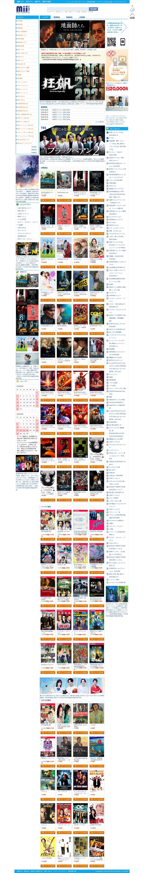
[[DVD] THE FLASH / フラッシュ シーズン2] (96, 405)
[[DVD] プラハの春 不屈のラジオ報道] (64, 471)
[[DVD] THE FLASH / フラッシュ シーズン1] (47, 438)
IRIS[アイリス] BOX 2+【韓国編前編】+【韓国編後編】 (117, 318)
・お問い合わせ (21, 228)
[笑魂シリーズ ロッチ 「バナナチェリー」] (64, 837)
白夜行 (111, 523)
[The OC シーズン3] (80, 804)
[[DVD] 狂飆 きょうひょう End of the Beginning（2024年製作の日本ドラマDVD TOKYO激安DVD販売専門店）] (72, 100)
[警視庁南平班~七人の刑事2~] (80, 704)
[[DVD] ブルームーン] (47, 338)
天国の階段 (112, 183)
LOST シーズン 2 (114, 509)
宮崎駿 (78, 11)
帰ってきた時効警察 (115, 332)
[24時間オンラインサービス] (132, 18)
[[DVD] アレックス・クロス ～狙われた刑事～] (80, 272)
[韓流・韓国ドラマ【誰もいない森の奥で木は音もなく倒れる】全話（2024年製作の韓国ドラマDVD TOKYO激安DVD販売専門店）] (117, 602)
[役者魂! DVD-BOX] (96, 804)
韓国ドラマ (20, 1)
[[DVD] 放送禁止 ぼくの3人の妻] (96, 338)
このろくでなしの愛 (115, 501)
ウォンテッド (113, 374)
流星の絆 (112, 473)
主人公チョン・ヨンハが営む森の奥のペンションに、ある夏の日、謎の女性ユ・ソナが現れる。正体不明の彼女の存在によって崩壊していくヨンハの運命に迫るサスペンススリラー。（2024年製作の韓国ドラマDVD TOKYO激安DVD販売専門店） (117, 610)
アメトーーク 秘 (114, 512)
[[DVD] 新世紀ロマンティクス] (21, 288)
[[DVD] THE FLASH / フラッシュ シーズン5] (47, 405)
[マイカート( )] (132, 10)
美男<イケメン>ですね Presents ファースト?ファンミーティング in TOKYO (117, 245)
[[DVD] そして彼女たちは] (80, 338)
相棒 (66, 11)
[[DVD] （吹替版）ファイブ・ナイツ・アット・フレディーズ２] (64, 438)
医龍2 (111, 377)
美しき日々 (112, 470)
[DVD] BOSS (113, 422)
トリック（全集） (114, 579)
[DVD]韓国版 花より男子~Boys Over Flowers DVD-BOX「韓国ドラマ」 (117, 194)
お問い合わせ (48, 871)
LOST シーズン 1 (114, 478)
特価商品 (34, 152)
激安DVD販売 (47, 1)
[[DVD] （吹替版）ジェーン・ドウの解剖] (96, 438)
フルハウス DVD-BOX (116, 180)
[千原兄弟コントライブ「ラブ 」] (80, 837)
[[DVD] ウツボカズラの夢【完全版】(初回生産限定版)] (64, 704)
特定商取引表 (72, 871)
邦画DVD (19, 871)
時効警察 (112, 349)
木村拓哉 (84, 11)
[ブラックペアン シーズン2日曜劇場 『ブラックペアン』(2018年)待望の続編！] (72, 155)
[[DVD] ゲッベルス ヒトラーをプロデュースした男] (21, 304)
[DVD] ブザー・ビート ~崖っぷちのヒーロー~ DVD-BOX (117, 456)
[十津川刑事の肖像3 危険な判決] (80, 737)
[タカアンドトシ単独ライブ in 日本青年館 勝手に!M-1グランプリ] (96, 837)
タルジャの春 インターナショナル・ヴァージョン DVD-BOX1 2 (117, 273)
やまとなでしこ (114, 543)
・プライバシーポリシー (23, 233)
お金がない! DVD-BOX (116, 475)
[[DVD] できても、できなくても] (96, 272)
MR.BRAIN (112, 380)
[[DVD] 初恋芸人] (64, 305)
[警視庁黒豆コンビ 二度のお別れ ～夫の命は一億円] (64, 737)
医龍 (110, 397)
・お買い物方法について (23, 208)
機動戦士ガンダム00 (115, 357)
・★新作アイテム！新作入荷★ (60, 110)
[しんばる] (96, 704)
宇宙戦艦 (90, 11)
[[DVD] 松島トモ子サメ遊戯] (80, 471)
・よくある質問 (21, 219)
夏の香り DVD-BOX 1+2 (116, 492)
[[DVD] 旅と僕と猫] (32, 351)
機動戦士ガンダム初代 (116, 439)
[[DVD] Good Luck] (32, 288)
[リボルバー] (96, 771)
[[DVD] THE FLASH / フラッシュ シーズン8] (64, 372)
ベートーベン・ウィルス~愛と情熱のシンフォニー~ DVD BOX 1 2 (117, 343)
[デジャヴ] (47, 771)
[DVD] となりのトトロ (116, 360)
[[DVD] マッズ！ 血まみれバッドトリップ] (21, 320)
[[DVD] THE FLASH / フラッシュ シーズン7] (80, 372)
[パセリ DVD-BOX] (47, 837)
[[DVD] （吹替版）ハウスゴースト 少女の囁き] (21, 335)
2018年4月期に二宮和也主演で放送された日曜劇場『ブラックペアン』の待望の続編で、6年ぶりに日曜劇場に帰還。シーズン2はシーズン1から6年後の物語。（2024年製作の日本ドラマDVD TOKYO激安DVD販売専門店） (72, 161)
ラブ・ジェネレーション (116, 228)
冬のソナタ (112, 186)
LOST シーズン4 (114, 495)
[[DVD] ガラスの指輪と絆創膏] (96, 238)
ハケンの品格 (113, 383)
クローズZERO (113, 498)
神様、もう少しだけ (115, 231)
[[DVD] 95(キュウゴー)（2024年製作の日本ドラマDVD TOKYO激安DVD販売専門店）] (27, 471)
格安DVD (37, 1)
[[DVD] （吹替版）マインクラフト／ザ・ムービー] (80, 438)
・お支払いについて (22, 213)
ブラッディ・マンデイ (116, 526)
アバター (112, 138)
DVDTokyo (110, 871)
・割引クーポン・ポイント (24, 239)
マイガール (112, 293)
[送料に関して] (117, 91)
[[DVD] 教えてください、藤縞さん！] (47, 272)
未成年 (111, 284)
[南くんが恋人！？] (72, 693)
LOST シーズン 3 (114, 442)
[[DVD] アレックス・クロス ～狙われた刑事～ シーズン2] (64, 272)
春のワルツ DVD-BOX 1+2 (117, 329)
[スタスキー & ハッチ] (64, 804)
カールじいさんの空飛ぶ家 (117, 582)
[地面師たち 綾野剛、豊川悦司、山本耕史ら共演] (72, 47)
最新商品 (34, 150)
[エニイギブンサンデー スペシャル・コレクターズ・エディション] (80, 771)
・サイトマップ (21, 230)
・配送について (21, 216)
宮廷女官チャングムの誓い (117, 399)
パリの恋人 (112, 385)
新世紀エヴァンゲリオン (116, 188)
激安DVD (39, 871)
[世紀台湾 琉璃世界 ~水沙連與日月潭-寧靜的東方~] (96, 737)
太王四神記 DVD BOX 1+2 (117, 267)
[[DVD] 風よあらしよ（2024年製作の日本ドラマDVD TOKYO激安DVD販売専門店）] (27, 364)
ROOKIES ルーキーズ (115, 219)
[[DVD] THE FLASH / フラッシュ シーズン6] (96, 372)
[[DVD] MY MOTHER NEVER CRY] (96, 471)
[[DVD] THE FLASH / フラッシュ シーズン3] (80, 405)
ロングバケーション (115, 217)
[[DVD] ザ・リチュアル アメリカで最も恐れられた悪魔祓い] (64, 338)
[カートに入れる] (47, 200)
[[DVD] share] (80, 238)
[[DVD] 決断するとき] (47, 305)
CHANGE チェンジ (115, 295)
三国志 (111, 529)
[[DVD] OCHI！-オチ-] (96, 305)
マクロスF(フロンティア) (116, 233)
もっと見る (99, 122)
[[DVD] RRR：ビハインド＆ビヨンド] (32, 304)
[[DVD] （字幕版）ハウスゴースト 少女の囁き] (32, 335)
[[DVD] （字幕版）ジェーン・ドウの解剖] (47, 471)
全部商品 (34, 147)
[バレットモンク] (64, 771)
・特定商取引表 (21, 236)
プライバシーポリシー (60, 871)
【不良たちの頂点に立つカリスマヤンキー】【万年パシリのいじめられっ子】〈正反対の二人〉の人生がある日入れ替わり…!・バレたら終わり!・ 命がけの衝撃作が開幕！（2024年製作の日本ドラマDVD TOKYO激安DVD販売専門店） (27, 263)
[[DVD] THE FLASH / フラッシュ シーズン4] (64, 405)
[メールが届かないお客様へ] (117, 81)
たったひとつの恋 (114, 467)
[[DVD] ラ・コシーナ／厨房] (32, 320)
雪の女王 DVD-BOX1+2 (116, 402)
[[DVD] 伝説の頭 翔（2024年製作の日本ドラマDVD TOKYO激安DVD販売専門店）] (27, 255)
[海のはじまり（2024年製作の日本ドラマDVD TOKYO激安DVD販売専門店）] (117, 114)
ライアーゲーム (114, 450)
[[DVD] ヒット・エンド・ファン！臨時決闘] (80, 305)
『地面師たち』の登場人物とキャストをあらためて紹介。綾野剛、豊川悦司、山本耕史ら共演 (68, 49)
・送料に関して (21, 211)
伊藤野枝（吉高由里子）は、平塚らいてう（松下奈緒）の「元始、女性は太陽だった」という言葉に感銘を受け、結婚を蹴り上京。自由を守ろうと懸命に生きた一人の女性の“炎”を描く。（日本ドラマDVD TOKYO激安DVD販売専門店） (27, 372)
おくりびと (112, 222)
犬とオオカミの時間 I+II (116, 520)
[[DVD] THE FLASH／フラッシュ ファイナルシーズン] (47, 372)
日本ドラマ (29, 1)
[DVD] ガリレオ (114, 225)
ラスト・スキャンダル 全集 (117, 388)
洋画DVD (26, 871)
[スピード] (47, 804)
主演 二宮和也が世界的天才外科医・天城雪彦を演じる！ (57, 157)
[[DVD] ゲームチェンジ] (21, 351)
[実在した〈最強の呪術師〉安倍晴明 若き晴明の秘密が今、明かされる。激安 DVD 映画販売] (27, 187)
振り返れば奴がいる (115, 425)
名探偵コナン (60, 11)
